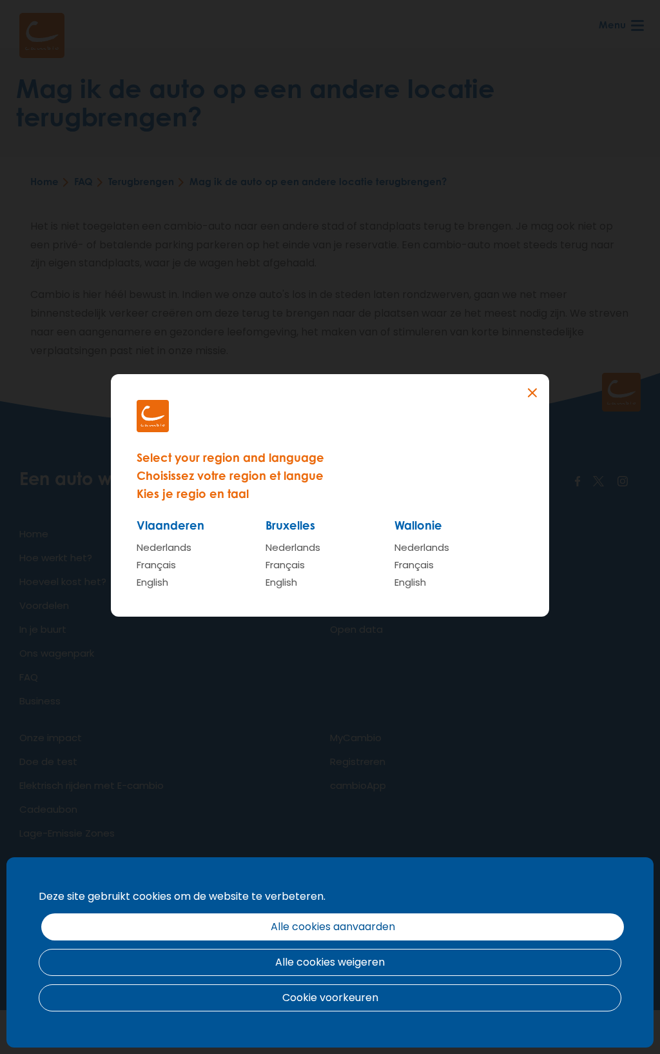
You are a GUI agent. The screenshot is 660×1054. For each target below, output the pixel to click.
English (152, 582)
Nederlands (164, 547)
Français (156, 565)
